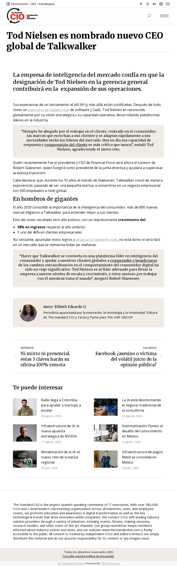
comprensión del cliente (65, 145)
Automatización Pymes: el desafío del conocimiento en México (142, 431)
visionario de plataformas (48, 109)
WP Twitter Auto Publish (71, 563)
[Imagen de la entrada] (25, 407)
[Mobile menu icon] (164, 16)
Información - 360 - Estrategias (33, 4)
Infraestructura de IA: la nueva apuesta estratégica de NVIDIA (60, 431)
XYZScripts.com (111, 563)
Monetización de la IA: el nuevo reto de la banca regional (60, 457)
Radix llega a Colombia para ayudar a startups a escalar (61, 405)
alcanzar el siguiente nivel (96, 239)
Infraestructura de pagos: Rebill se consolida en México (142, 457)
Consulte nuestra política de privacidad (88, 556)
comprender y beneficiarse (133, 260)
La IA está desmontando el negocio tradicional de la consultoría (141, 405)
